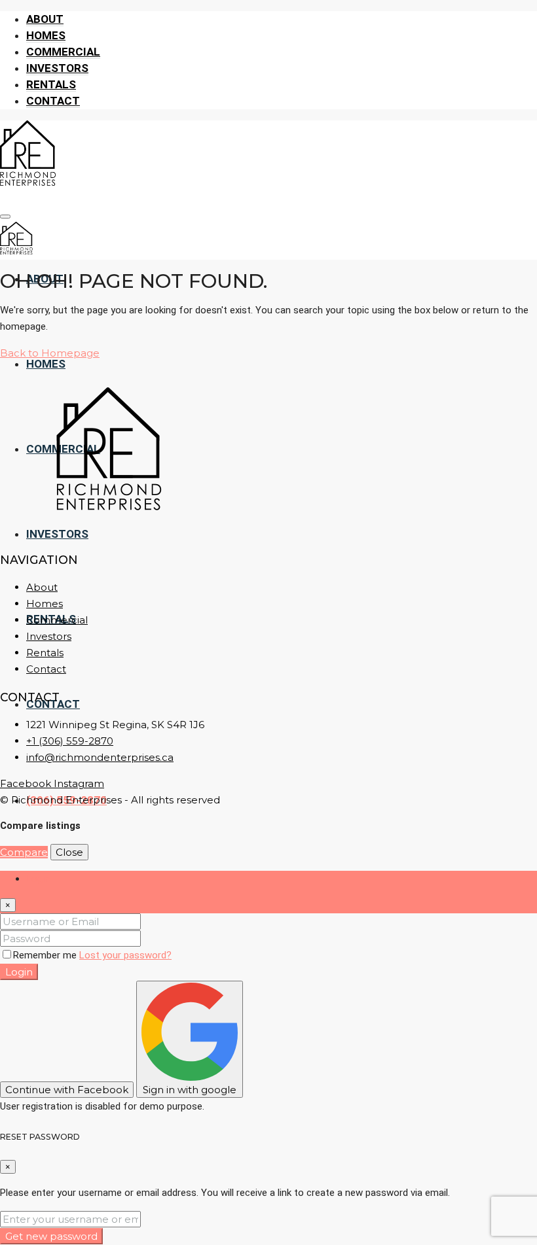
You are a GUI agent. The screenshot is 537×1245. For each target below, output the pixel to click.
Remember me (46, 955)
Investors (57, 68)
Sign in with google (189, 1089)
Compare (24, 852)
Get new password (51, 1236)
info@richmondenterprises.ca (100, 757)
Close (69, 852)
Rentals (51, 84)
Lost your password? (125, 955)
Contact (53, 100)
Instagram (79, 783)
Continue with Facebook (66, 1089)
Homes (45, 35)
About (45, 19)
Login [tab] (38, 879)
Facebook (27, 783)
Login (19, 972)
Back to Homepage (50, 353)
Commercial (63, 51)
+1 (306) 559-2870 (69, 741)
